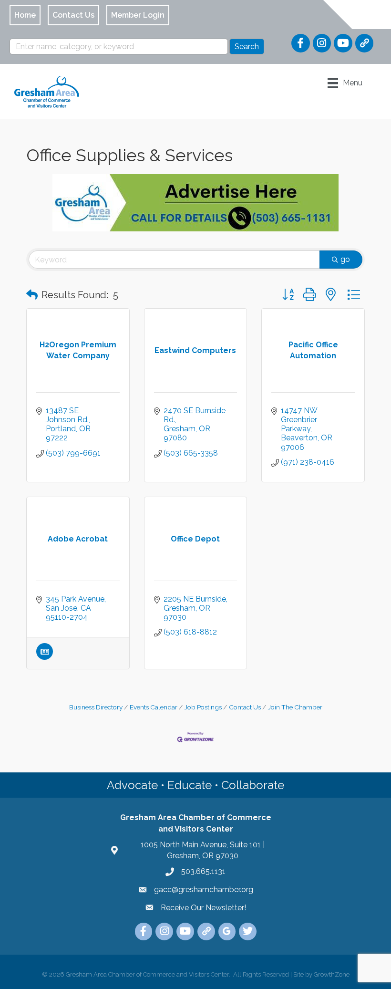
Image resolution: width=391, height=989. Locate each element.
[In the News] (44, 657)
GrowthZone (332, 974)
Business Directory (96, 707)
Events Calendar (153, 707)
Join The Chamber (295, 707)
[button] (32, 294)
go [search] (345, 259)
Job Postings (203, 707)
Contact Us (245, 707)
